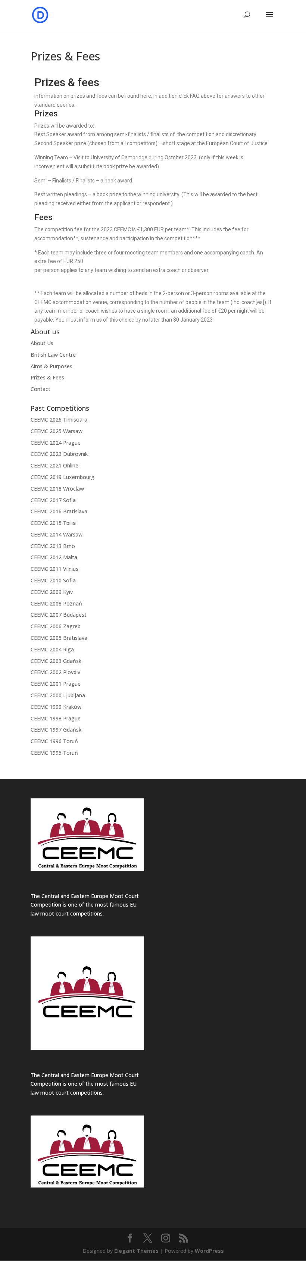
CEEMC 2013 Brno (53, 546)
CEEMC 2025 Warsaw (56, 431)
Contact (40, 388)
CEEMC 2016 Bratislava (59, 511)
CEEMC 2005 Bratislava (59, 637)
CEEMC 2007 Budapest (59, 614)
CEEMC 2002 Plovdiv (55, 672)
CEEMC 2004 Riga (52, 649)
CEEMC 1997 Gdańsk (56, 729)
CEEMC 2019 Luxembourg (62, 477)
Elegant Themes (136, 1250)
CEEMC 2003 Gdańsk (56, 660)
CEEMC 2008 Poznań (56, 603)
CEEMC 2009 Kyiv (52, 591)
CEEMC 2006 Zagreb (56, 626)
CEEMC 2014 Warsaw (56, 534)
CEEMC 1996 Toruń (54, 741)
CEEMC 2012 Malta (54, 557)
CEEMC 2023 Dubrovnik (59, 453)
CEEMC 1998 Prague (56, 718)
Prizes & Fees (47, 377)
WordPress (209, 1250)
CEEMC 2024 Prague (56, 442)
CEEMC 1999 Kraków (56, 706)
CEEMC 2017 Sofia (53, 500)
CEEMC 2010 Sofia (53, 580)
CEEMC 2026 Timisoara (59, 419)
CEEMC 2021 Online (54, 465)
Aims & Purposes (51, 366)
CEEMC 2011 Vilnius (54, 568)
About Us (42, 343)
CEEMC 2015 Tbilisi (53, 522)
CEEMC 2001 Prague (56, 683)
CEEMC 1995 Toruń (54, 752)
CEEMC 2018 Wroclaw (57, 488)
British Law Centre (53, 354)
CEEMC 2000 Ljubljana (58, 695)
